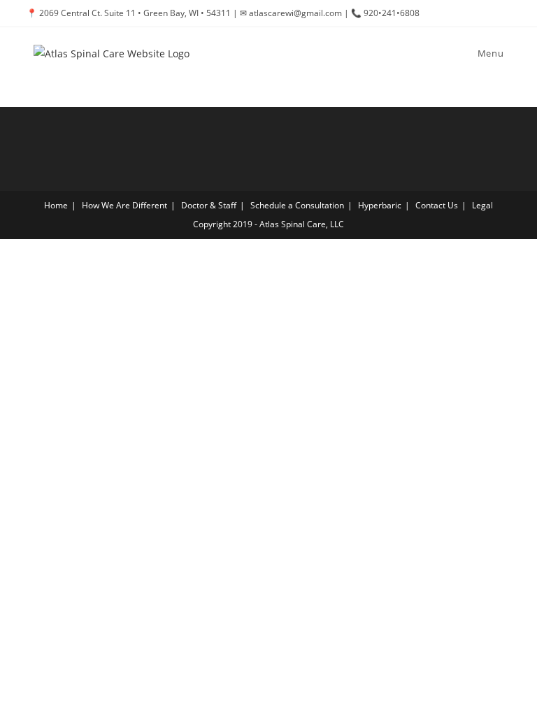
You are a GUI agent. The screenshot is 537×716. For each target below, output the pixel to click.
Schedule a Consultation (297, 205)
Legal (482, 205)
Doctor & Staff (208, 205)
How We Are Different (124, 205)
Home (56, 205)
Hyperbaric (379, 205)
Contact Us (436, 205)
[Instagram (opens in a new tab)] (490, 13)
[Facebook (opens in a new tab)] (474, 13)
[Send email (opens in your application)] (504, 13)
